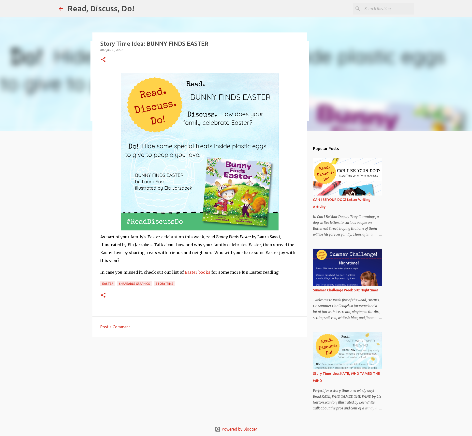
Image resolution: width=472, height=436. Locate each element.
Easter (107, 283)
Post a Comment (115, 327)
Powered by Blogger (239, 429)
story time (164, 283)
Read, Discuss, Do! (101, 8)
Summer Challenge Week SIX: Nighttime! (345, 290)
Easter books (197, 272)
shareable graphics (134, 283)
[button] (103, 60)
